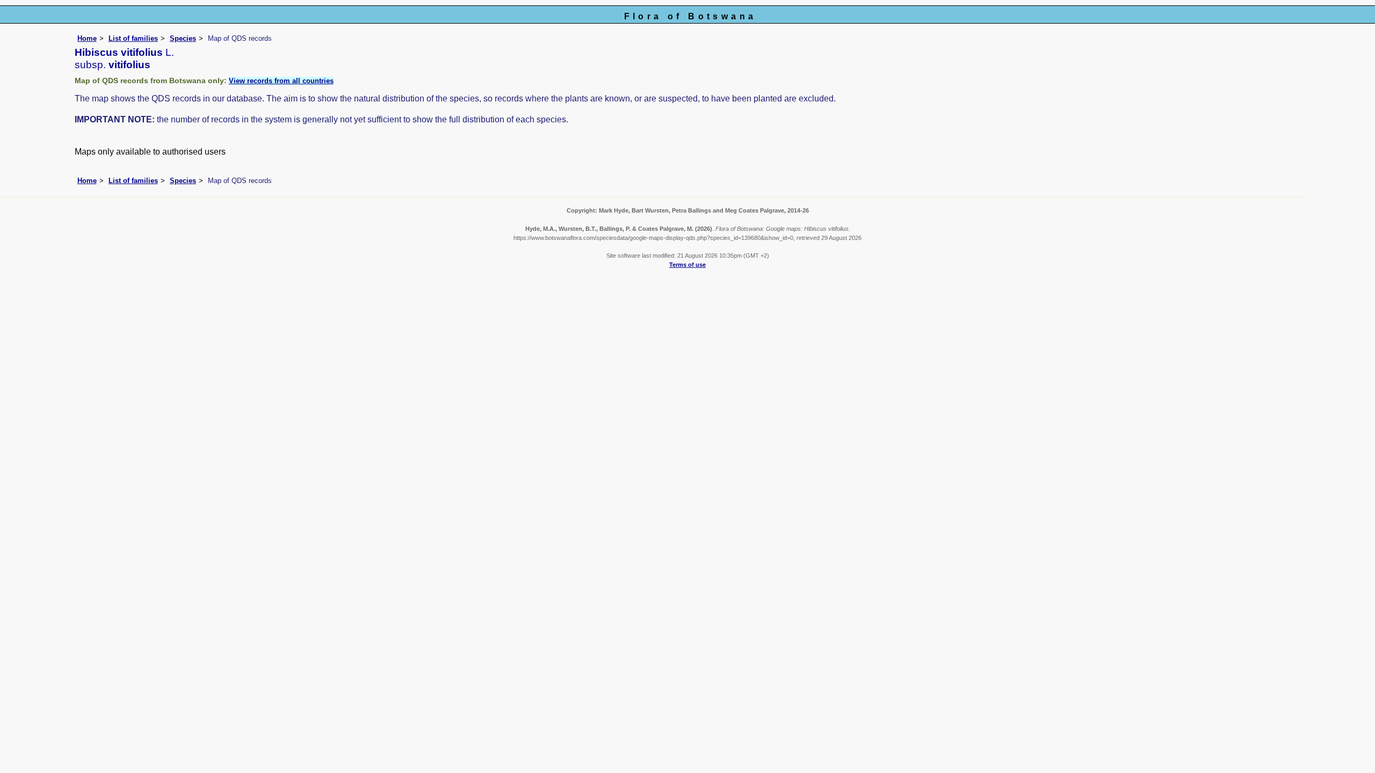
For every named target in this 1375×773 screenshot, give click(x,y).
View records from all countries (281, 81)
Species (183, 38)
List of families (133, 38)
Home (87, 38)
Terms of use (687, 264)
